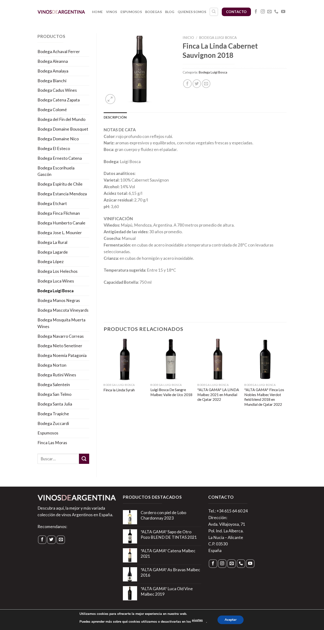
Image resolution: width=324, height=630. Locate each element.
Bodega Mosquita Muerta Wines (61, 323)
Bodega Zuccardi (53, 423)
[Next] (286, 377)
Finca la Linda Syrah (119, 390)
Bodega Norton (51, 365)
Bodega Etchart (52, 203)
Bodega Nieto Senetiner (59, 345)
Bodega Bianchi (51, 80)
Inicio (188, 37)
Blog (169, 12)
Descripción (115, 117)
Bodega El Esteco (53, 148)
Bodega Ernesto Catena (59, 158)
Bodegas (153, 12)
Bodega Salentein (53, 384)
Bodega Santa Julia (54, 404)
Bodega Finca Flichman (58, 213)
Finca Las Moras (52, 442)
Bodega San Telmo (54, 394)
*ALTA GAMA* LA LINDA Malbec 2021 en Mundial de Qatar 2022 (218, 395)
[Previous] (103, 377)
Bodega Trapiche (53, 413)
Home (97, 12)
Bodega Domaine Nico (58, 138)
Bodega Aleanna (52, 61)
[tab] (115, 117)
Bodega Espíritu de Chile (60, 184)
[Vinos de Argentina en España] (61, 12)
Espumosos (131, 12)
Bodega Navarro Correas (60, 336)
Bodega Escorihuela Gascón (55, 171)
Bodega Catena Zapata (58, 99)
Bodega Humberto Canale (61, 222)
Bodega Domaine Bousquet (62, 129)
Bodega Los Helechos (57, 271)
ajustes (197, 620)
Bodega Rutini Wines (56, 374)
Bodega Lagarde (52, 252)
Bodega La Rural (52, 242)
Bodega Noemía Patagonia (62, 355)
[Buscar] (214, 12)
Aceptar (230, 619)
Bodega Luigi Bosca (55, 290)
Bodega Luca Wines (55, 280)
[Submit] (84, 459)
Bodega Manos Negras (58, 300)
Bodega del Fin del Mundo (61, 119)
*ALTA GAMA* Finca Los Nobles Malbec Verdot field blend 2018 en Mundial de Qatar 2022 (264, 397)
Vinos (111, 12)
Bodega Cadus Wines (57, 90)
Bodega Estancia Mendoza (62, 193)
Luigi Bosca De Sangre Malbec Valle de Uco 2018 (171, 392)
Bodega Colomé (52, 109)
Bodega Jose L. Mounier (59, 232)
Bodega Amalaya (52, 70)
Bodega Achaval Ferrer (58, 51)
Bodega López (50, 261)
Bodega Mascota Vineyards (62, 310)
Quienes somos (192, 12)
